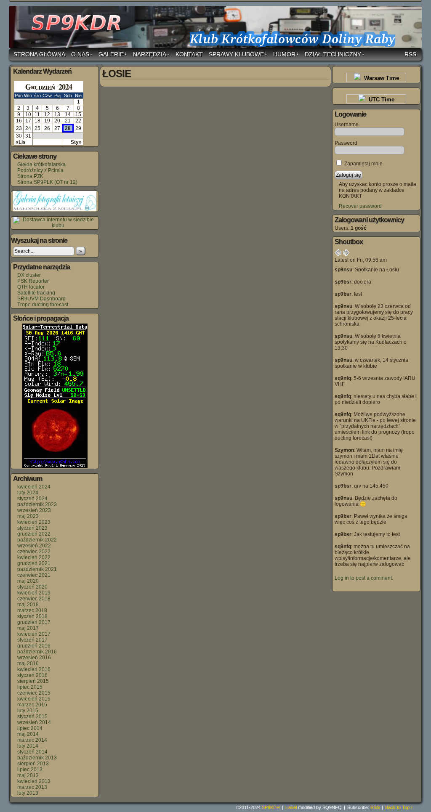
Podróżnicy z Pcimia (40, 170)
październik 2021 (37, 569)
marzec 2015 (32, 705)
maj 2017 (28, 628)
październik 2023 (37, 504)
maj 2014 (28, 734)
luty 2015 (27, 711)
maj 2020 (28, 581)
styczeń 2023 (32, 528)
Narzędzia (151, 54)
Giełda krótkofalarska (41, 164)
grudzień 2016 (34, 646)
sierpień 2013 (33, 764)
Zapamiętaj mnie (363, 164)
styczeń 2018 (32, 616)
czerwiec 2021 (34, 575)
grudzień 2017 (34, 622)
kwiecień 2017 (34, 634)
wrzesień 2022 (34, 546)
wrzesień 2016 (34, 658)
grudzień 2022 (34, 534)
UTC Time (379, 99)
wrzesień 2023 (34, 510)
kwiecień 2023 (34, 522)
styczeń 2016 (32, 675)
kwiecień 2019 (34, 593)
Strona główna (39, 54)
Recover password (360, 206)
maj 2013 (28, 775)
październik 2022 (37, 540)
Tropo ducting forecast (42, 305)
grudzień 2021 (34, 563)
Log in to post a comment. (364, 578)
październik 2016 (37, 652)
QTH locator (31, 287)
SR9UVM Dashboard (41, 299)
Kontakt (189, 54)
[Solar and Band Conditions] (55, 466)
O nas (82, 54)
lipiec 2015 (30, 687)
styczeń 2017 (32, 640)
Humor (286, 54)
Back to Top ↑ (399, 807)
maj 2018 (28, 605)
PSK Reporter (33, 281)
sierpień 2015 (33, 681)
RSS (410, 54)
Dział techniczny (334, 54)
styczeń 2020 (32, 587)
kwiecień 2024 (34, 487)
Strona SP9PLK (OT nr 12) (47, 182)
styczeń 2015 (32, 716)
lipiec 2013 (30, 769)
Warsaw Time (380, 78)
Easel (291, 807)
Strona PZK (30, 176)
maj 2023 (28, 516)
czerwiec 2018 (34, 599)
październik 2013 (37, 758)
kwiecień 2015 (34, 699)
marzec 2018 (32, 610)
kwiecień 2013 (34, 781)
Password (346, 143)
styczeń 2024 (32, 499)
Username (347, 124)
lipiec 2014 (30, 728)
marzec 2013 (32, 787)
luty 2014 (27, 746)
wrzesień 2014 (34, 722)
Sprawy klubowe (238, 54)
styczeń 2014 (32, 752)
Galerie (112, 54)
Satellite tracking (36, 293)
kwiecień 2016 (34, 669)
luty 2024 (27, 493)
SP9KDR (216, 28)
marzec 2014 (32, 740)
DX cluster (29, 275)
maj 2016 (28, 663)
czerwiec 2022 (34, 552)
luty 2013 (27, 793)
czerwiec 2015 (34, 693)
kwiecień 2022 (34, 557)
